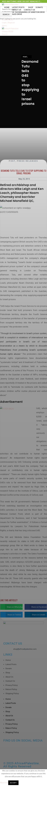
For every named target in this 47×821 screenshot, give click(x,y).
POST (25, 57)
